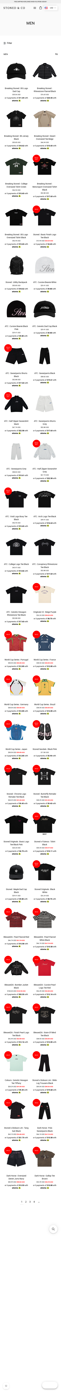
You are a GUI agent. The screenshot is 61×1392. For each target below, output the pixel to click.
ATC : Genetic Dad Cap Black (44, 326)
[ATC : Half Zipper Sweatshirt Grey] (44, 452)
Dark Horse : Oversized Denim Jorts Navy (16, 1177)
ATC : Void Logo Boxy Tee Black (16, 518)
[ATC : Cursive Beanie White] (44, 265)
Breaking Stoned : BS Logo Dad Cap (16, 89)
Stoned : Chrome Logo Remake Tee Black (16, 795)
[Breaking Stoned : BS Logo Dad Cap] (16, 71)
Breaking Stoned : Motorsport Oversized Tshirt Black (44, 187)
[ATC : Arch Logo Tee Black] (44, 499)
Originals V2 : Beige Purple (44, 612)
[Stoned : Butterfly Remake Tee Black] (44, 777)
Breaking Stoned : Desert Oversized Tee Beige (44, 137)
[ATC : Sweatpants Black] (44, 356)
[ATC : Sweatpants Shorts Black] (16, 356)
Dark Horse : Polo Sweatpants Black (45, 1129)
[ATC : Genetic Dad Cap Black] (44, 309)
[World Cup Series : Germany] (16, 687)
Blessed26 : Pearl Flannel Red (16, 937)
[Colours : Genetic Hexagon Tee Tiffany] (16, 1063)
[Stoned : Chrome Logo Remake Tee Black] (16, 777)
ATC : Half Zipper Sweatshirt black (16, 422)
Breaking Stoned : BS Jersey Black (16, 137)
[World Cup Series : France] (44, 642)
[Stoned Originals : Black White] (44, 872)
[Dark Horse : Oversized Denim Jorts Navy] (16, 1158)
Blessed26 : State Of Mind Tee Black (44, 1034)
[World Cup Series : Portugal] (16, 642)
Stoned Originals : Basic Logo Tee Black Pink (16, 843)
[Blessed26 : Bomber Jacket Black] (16, 968)
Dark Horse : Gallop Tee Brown (45, 1177)
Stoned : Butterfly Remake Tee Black (44, 795)
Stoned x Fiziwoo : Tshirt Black (44, 843)
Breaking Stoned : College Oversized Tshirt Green (16, 185)
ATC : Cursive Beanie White (44, 282)
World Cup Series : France (45, 660)
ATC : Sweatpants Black (44, 373)
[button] (53, 1229)
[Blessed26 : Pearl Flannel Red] (16, 920)
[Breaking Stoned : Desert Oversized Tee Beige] (44, 119)
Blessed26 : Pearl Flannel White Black (45, 938)
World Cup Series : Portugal (16, 660)
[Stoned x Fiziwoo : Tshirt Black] (44, 824)
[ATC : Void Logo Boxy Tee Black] (16, 499)
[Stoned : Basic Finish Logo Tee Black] (44, 217)
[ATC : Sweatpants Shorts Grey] (44, 404)
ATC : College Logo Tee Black (16, 564)
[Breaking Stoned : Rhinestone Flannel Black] (44, 71)
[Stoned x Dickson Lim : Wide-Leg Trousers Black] (44, 1063)
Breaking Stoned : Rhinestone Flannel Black (45, 89)
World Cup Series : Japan (16, 749)
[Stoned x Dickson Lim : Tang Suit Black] (16, 1111)
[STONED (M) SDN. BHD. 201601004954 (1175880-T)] (14, 8)
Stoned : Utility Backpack (16, 282)
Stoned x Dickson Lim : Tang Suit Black (16, 1129)
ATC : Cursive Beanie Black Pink (16, 327)
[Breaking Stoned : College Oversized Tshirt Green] (16, 166)
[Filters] (56, 54)
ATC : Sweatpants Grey (16, 469)
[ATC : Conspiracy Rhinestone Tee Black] (44, 547)
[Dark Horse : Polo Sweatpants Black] (44, 1111)
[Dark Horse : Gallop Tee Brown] (44, 1158)
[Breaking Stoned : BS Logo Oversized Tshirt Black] (16, 217)
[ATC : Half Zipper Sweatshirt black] (16, 404)
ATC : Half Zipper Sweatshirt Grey (44, 470)
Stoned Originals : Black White (44, 890)
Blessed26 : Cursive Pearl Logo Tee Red (45, 986)
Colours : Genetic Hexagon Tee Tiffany (16, 1081)
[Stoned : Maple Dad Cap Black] (16, 872)
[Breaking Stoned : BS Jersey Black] (16, 119)
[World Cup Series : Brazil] (44, 687)
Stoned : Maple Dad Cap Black (16, 890)
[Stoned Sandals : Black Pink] (44, 732)
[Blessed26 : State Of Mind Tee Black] (44, 1015)
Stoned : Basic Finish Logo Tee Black (44, 236)
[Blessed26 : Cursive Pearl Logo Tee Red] (44, 968)
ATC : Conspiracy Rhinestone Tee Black (44, 565)
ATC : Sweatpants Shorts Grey (45, 422)
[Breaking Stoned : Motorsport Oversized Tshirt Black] (44, 166)
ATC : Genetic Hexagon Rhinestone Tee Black (16, 613)
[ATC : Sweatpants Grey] (16, 452)
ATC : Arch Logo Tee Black (44, 516)
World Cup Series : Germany (16, 704)
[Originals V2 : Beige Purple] (44, 595)
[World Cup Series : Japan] (16, 732)
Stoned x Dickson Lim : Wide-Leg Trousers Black (44, 1081)
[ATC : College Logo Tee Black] (16, 547)
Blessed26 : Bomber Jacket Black (16, 986)
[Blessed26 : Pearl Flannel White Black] (44, 920)
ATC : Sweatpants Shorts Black (16, 374)
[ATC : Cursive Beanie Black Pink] (16, 309)
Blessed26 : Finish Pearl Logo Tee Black (16, 1034)
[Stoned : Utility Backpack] (16, 265)
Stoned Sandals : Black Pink (45, 749)
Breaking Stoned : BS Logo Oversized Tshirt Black (16, 236)
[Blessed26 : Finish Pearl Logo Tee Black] (16, 1015)
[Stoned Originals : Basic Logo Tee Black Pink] (16, 824)
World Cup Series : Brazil (44, 704)
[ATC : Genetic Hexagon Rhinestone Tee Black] (16, 595)
